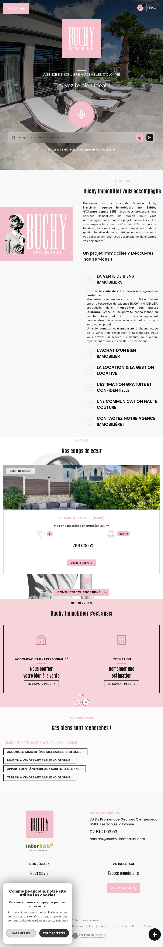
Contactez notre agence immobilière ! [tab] (126, 421)
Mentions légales (82, 926)
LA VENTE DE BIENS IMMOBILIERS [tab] (115, 279)
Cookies (149, 926)
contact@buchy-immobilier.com (117, 838)
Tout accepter (54, 933)
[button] (85, 581)
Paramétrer (21, 933)
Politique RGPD (126, 926)
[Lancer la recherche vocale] (81, 114)
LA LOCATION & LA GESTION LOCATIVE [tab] (125, 370)
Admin (105, 926)
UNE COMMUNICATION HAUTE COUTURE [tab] (127, 404)
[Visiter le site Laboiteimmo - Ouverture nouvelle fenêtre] (89, 935)
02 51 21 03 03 (103, 832)
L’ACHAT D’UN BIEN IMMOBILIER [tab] (116, 353)
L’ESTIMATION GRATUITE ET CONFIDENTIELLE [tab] (124, 387)
